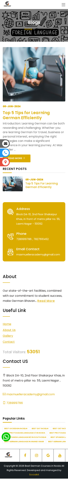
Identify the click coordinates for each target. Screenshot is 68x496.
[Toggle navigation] (63, 5)
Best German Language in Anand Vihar (24, 441)
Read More (46, 301)
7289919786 (14, 403)
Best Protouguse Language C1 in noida (24, 433)
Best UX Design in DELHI (15, 428)
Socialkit (34, 474)
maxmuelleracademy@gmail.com (30, 394)
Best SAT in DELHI (40, 428)
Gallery (8, 336)
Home (28, 29)
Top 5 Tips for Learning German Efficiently (26, 115)
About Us (9, 330)
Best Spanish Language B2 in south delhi (25, 437)
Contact (9, 342)
